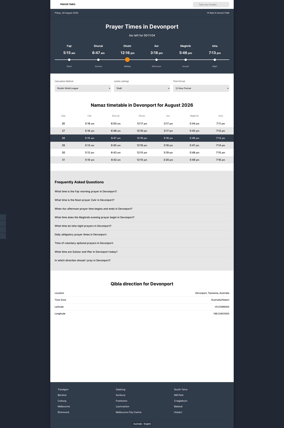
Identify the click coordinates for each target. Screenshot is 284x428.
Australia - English (142, 424)
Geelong (120, 389)
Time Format (179, 81)
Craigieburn (180, 400)
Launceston (122, 406)
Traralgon (63, 389)
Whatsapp (3, 236)
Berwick (62, 395)
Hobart (178, 412)
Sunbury (120, 395)
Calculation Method (64, 81)
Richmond (63, 412)
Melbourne (64, 406)
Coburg (62, 400)
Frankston (121, 400)
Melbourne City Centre (128, 412)
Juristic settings (121, 81)
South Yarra (180, 389)
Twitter (3, 224)
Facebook (3, 217)
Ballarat (178, 406)
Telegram (3, 230)
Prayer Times (67, 4)
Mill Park (179, 395)
